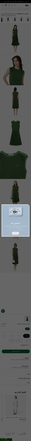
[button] (29, 204)
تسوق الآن (15, 233)
